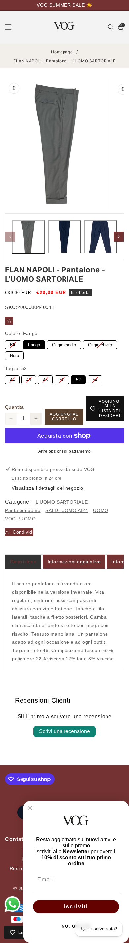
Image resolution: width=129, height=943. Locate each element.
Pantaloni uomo (22, 510)
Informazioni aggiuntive (74, 561)
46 (28, 378)
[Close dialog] (30, 808)
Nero (14, 354)
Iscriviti (76, 906)
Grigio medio (64, 343)
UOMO (100, 510)
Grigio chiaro (100, 343)
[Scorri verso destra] (119, 237)
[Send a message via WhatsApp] (12, 904)
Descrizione (23, 561)
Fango (34, 343)
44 (12, 378)
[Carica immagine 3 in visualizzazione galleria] (100, 236)
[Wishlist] (9, 321)
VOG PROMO (20, 518)
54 (95, 378)
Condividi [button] (23, 532)
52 (78, 378)
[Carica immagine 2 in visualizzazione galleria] (64, 236)
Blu (13, 343)
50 (61, 378)
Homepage (62, 51)
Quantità (14, 407)
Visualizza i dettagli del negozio (47, 488)
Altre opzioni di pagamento (64, 451)
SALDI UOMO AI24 (66, 510)
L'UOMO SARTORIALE (62, 502)
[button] (12, 27)
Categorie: (18, 502)
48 (45, 378)
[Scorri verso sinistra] (10, 237)
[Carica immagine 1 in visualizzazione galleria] (28, 236)
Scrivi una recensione (64, 731)
